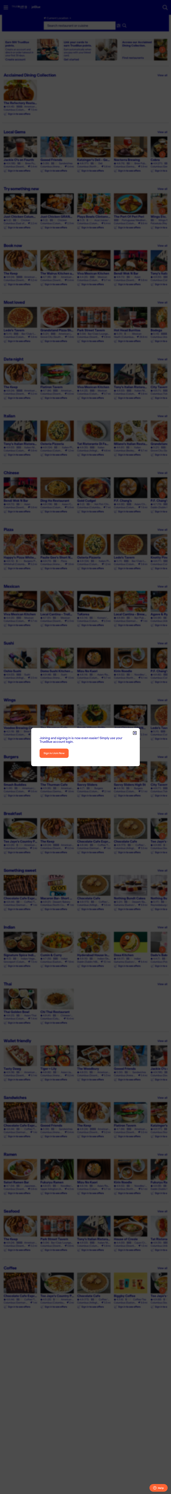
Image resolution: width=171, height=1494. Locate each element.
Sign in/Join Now (54, 753)
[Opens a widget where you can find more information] (158, 1488)
